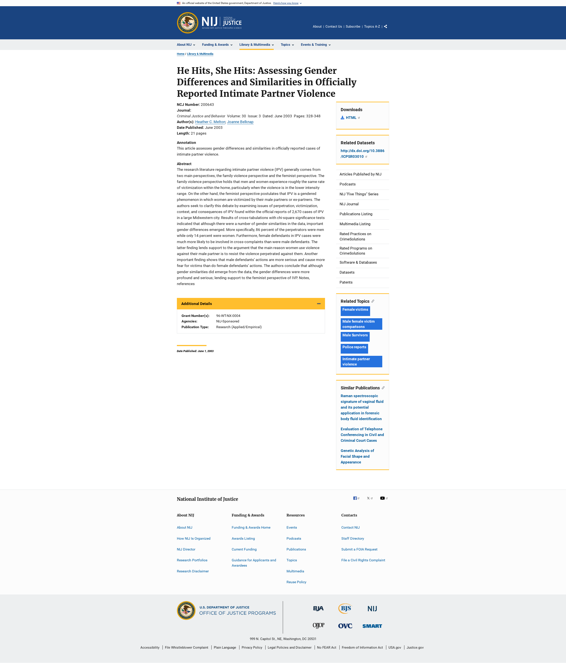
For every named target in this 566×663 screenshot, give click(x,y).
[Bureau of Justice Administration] (318, 612)
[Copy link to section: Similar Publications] (382, 387)
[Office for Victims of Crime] (345, 629)
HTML (351, 117)
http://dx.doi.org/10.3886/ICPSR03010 (362, 154)
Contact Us (333, 27)
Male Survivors (355, 335)
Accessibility (149, 648)
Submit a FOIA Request (359, 549)
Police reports (354, 347)
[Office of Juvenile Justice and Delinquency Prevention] (318, 629)
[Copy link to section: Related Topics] (371, 301)
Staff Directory (352, 538)
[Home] (221, 23)
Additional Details (196, 303)
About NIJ (184, 527)
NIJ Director (186, 549)
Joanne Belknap (240, 122)
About (317, 27)
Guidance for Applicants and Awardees (254, 563)
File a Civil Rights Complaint (363, 560)
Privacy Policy (252, 648)
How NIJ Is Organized (193, 538)
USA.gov (394, 648)
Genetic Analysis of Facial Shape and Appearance (357, 456)
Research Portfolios (192, 560)
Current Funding (244, 549)
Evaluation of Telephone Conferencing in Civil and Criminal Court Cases (362, 435)
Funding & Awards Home (251, 527)
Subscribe (353, 27)
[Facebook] (358, 501)
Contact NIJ (350, 527)
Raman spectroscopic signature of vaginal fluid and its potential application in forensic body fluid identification (362, 407)
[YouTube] (385, 501)
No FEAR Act (326, 648)
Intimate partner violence (356, 361)
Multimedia (295, 571)
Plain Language (225, 648)
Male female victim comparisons (358, 324)
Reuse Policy (296, 582)
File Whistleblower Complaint (186, 648)
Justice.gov (415, 648)
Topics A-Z (372, 27)
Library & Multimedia (200, 53)
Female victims (355, 309)
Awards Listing (243, 538)
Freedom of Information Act (362, 648)
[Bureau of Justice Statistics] (345, 615)
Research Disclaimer (193, 571)
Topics (292, 560)
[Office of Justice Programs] (188, 23)
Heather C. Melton (210, 122)
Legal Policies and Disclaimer (290, 648)
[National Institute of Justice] (372, 612)
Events (292, 527)
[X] (371, 501)
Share (389, 29)
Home (180, 53)
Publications (296, 549)
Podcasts (294, 538)
